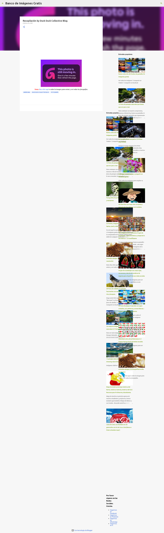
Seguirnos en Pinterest (114, 516)
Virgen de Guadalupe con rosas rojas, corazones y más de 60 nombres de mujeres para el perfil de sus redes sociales (131, 273)
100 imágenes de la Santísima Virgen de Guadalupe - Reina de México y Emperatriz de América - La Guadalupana (131, 235)
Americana (27, 92)
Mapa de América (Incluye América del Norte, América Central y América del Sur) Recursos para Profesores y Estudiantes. (119, 389)
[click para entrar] (61, 86)
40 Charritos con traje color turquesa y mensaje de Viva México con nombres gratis (130, 207)
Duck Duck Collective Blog (40, 92)
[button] (24, 27)
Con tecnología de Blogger (83, 530)
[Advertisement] (61, 45)
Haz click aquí (44, 89)
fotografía (54, 92)
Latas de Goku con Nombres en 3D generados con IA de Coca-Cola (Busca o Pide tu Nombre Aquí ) (118, 427)
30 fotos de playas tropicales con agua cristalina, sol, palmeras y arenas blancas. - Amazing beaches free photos (131, 308)
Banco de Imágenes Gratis (23, 3)
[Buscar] (44, 3)
